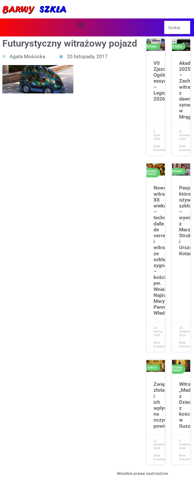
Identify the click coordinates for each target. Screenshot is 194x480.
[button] (81, 25)
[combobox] (177, 27)
